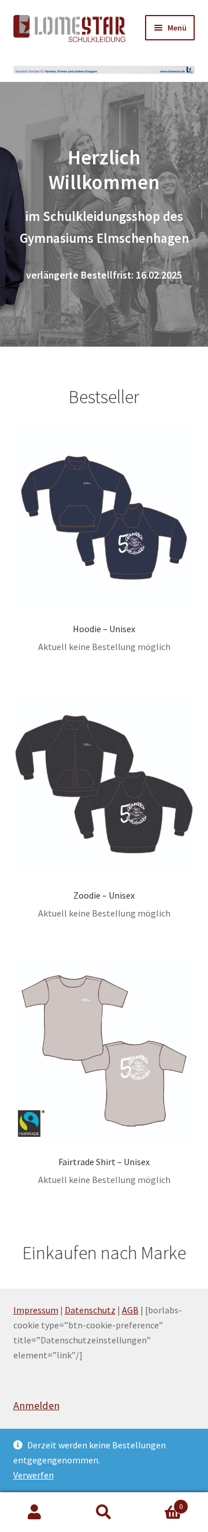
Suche (104, 1512)
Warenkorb (161, 1502)
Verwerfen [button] (33, 1475)
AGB (130, 1310)
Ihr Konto (34, 1512)
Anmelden (36, 1405)
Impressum (35, 1310)
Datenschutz (90, 1310)
